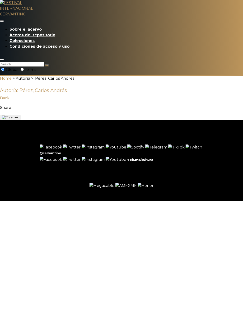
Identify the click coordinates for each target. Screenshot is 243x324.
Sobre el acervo (25, 29)
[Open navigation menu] (2, 21)
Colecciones (22, 40)
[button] (2, 59)
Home (6, 78)
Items (30, 69)
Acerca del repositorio (32, 35)
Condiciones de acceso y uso (39, 46)
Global (12, 69)
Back (4, 98)
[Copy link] (10, 117)
